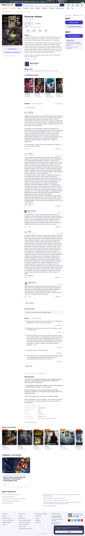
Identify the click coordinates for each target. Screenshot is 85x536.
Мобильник (37, 93)
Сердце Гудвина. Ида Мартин (49, 505)
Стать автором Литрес (24, 524)
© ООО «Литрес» (42, 533)
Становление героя (53, 70)
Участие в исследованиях (8, 520)
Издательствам (22, 513)
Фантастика (9, 475)
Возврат (4, 524)
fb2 (41, 418)
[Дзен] (69, 520)
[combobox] (41, 5)
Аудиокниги (44, 8)
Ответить (57, 149)
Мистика (47, 70)
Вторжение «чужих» (29, 70)
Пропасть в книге (16, 475)
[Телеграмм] (75, 520)
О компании (5, 513)
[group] (43, 112)
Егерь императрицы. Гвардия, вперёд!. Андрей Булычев (55, 500)
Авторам (21, 516)
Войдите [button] (28, 312)
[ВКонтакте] (79, 520)
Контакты (4, 516)
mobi (50, 418)
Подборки (37, 8)
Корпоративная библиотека (25, 528)
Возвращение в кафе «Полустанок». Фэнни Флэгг (54, 498)
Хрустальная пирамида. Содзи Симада (10, 501)
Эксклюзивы (52, 8)
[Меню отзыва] (62, 149)
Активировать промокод (40, 513)
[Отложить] (32, 80)
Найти (62, 5)
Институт (20, 446)
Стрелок (46, 446)
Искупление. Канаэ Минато (8, 496)
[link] (42, 112)
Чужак (61, 446)
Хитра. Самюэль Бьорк (7, 503)
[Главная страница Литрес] (7, 5)
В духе (4, 475)
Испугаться (23, 475)
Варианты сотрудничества (25, 520)
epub (39, 418)
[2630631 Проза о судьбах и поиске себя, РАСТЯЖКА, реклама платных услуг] (42, 1)
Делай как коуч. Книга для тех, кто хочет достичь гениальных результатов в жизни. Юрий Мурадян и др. (61, 495)
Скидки (32, 8)
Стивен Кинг (27, 95)
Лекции (68, 8)
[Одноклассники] (72, 520)
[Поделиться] (82, 15)
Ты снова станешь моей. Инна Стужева (10, 494)
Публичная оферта (56, 513)
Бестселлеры (38, 516)
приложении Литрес (78, 515)
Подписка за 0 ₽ (5, 8)
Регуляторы (27, 93)
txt (54, 418)
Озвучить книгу (22, 526)
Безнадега (47, 93)
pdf (52, 418)
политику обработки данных (74, 528)
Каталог (19, 5)
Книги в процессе (60, 8)
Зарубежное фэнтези (39, 70)
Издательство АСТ (42, 416)
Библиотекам (22, 518)
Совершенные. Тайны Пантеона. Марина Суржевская (14, 498)
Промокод (13, 8)
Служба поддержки (6, 522)
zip (56, 418)
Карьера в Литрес (6, 518)
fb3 (43, 418)
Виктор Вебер (41, 414)
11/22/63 (4, 446)
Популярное (25, 8)
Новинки (19, 8)
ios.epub (47, 418)
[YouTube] (82, 520)
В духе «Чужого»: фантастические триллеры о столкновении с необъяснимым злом (14, 478)
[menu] (34, 107)
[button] (12, 49)
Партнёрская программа (24, 522)
